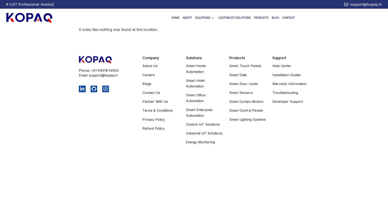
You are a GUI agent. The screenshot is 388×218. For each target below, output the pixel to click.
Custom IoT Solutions (234, 17)
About (187, 17)
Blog (275, 17)
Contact (288, 17)
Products (261, 17)
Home (175, 17)
